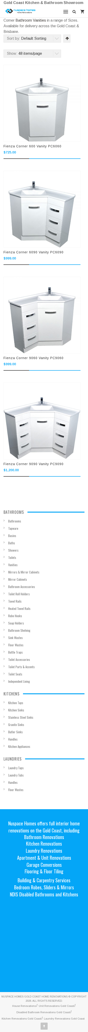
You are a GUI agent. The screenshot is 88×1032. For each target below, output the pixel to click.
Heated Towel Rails (19, 608)
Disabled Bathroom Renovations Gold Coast (43, 1012)
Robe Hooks (15, 615)
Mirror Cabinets (17, 579)
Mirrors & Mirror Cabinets (23, 572)
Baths (11, 543)
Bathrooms (14, 521)
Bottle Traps (15, 652)
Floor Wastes (15, 645)
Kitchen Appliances (19, 746)
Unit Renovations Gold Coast (56, 1006)
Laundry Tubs (16, 775)
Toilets (12, 557)
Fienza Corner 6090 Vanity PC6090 (34, 252)
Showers (13, 550)
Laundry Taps (16, 767)
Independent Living (19, 681)
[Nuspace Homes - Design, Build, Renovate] (20, 11)
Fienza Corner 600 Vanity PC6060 (32, 146)
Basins (12, 535)
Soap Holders (16, 623)
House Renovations (24, 1006)
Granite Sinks (16, 724)
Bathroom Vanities (30, 20)
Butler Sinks (15, 732)
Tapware (13, 528)
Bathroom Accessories (21, 586)
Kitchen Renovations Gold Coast (21, 1018)
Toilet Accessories (19, 659)
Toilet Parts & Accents (21, 666)
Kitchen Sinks (16, 710)
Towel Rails (15, 601)
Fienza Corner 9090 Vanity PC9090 (34, 464)
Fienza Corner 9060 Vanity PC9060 (34, 358)
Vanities (13, 564)
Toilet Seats (15, 674)
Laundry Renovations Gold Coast (64, 1018)
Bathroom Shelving (19, 630)
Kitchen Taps (15, 702)
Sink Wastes (15, 637)
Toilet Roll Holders (19, 594)
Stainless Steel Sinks (20, 717)
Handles (13, 739)
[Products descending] (67, 38)
